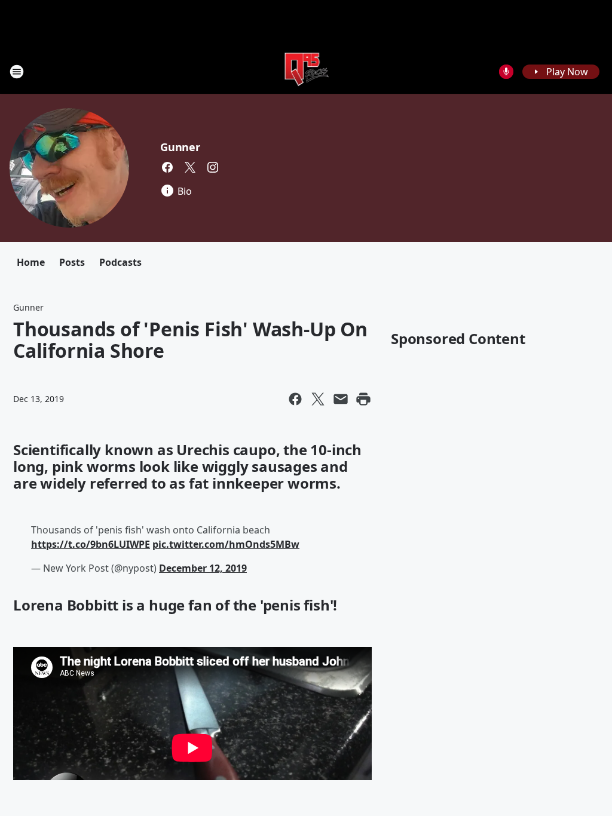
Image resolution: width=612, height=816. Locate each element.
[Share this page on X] (318, 399)
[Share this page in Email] (340, 399)
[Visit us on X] (190, 167)
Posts (72, 262)
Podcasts (120, 262)
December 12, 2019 (203, 568)
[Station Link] (306, 71)
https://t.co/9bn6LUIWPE (90, 544)
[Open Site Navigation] (17, 72)
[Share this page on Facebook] (295, 399)
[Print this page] (363, 399)
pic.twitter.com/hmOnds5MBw (225, 544)
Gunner (180, 147)
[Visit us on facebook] (167, 167)
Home (31, 262)
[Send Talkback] (506, 72)
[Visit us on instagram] (213, 167)
